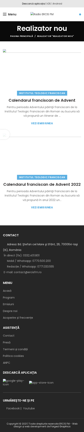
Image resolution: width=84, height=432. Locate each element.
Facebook (13, 408)
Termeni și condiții (15, 349)
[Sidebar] (5, 134)
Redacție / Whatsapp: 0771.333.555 (30, 266)
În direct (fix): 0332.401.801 (21, 255)
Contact (8, 336)
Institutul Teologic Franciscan (42, 93)
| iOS (48, 3)
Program (9, 298)
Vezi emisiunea (42, 123)
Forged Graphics (60, 426)
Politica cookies (13, 356)
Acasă (7, 291)
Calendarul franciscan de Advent (42, 100)
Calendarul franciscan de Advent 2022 (42, 184)
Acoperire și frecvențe (18, 318)
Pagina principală (21, 36)
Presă (6, 342)
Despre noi (10, 311)
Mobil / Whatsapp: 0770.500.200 (28, 261)
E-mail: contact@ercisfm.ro (23, 272)
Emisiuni (8, 304)
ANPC (6, 363)
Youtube (29, 408)
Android (57, 3)
